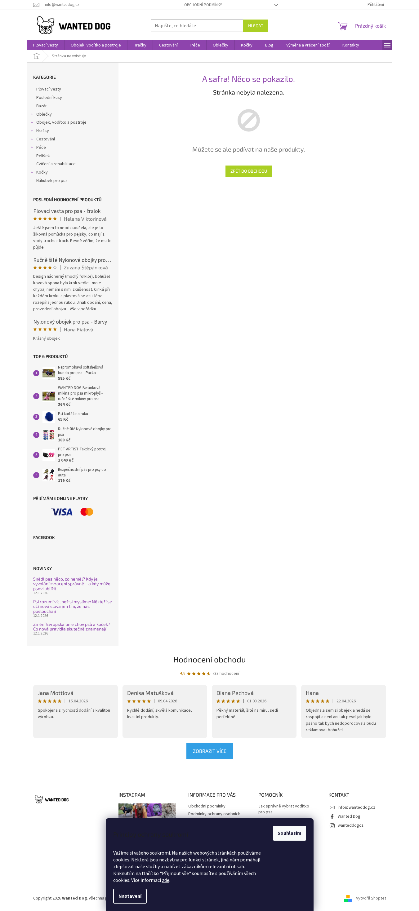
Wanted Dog (349, 816)
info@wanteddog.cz (356, 807)
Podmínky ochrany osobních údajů (214, 817)
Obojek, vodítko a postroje (61, 122)
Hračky (42, 131)
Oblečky (44, 114)
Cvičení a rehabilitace (56, 164)
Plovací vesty (48, 89)
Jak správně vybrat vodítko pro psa (283, 809)
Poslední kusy (49, 98)
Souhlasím (289, 833)
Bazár (41, 106)
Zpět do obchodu (248, 171)
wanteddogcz (350, 825)
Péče (41, 147)
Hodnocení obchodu (209, 659)
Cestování (45, 139)
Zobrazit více (209, 751)
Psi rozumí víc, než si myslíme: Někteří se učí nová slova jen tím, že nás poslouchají (72, 606)
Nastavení (129, 896)
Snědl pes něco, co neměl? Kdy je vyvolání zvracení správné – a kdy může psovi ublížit (71, 584)
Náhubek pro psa (52, 181)
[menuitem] (45, 45)
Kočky (42, 172)
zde (165, 880)
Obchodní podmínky (203, 5)
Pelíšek (43, 156)
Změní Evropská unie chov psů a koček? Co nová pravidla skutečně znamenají (71, 626)
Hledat (255, 25)
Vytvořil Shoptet (371, 898)
